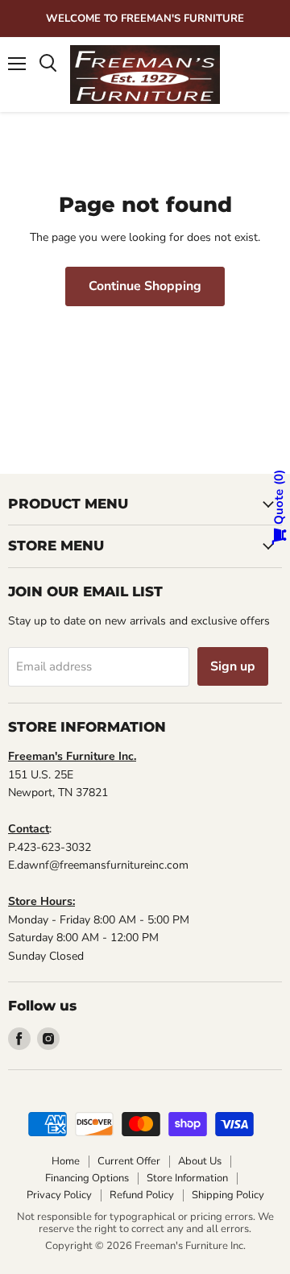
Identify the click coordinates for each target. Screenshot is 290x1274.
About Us (200, 1161)
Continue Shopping (145, 286)
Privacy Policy (59, 1195)
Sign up (232, 666)
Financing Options (87, 1178)
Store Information (187, 1178)
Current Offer (128, 1161)
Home (66, 1161)
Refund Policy (142, 1195)
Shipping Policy (228, 1195)
